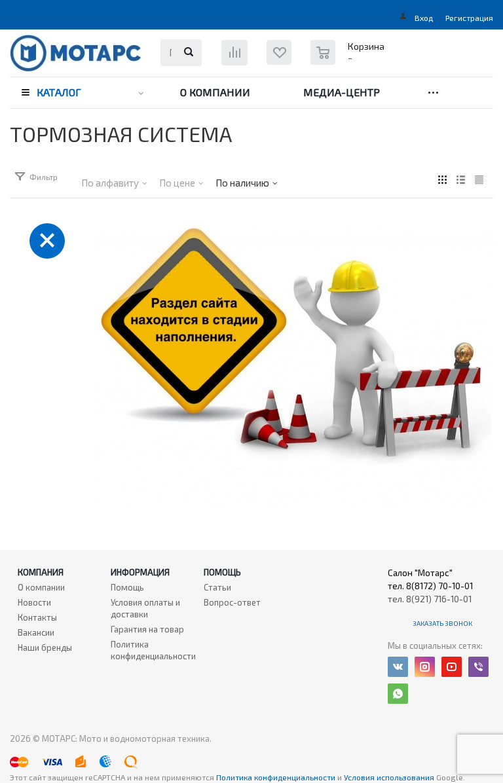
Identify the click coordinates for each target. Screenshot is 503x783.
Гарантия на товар (147, 629)
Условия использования (390, 777)
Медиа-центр (341, 92)
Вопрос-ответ (232, 602)
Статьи (217, 587)
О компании (215, 92)
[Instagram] (425, 667)
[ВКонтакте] (398, 667)
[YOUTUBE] (451, 667)
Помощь (222, 572)
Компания (41, 572)
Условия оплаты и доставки (145, 608)
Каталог (59, 92)
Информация (140, 572)
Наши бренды (45, 647)
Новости (34, 602)
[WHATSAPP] (398, 693)
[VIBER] (478, 667)
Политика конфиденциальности (153, 650)
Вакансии (36, 632)
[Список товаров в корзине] (349, 59)
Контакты (37, 617)
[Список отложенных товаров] (287, 62)
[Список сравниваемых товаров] (236, 57)
